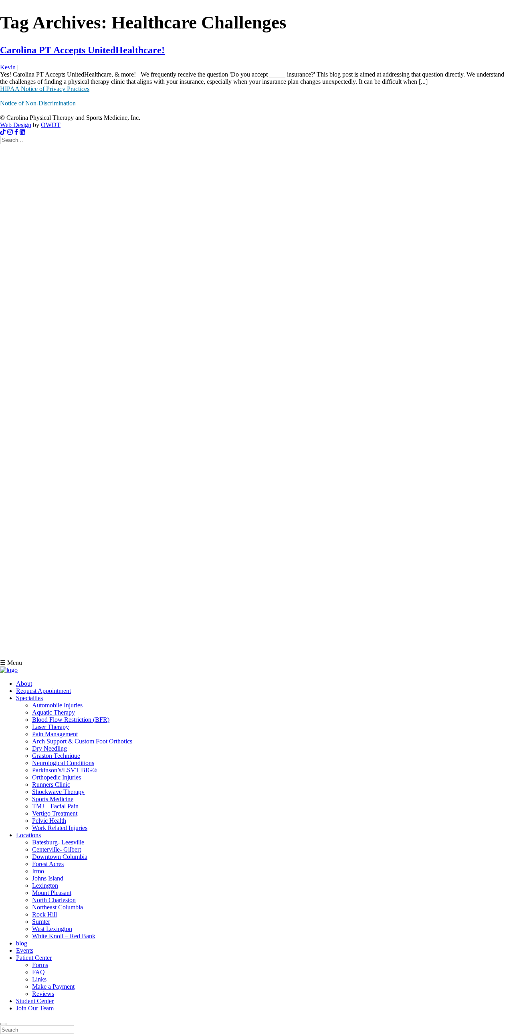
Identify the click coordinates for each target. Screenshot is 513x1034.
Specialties (29, 698)
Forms (40, 964)
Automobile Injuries (57, 705)
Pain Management (55, 734)
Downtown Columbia (59, 856)
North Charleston (54, 900)
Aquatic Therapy (53, 712)
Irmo (38, 871)
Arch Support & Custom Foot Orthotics (82, 741)
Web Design (15, 124)
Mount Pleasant (51, 892)
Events (24, 950)
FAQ (38, 972)
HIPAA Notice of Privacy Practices (44, 88)
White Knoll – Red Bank (63, 936)
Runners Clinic (51, 784)
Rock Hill (44, 914)
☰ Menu (11, 662)
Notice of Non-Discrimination (38, 103)
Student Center (35, 1001)
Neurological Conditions (63, 762)
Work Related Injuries (59, 827)
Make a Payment (53, 986)
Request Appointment (43, 690)
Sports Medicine (52, 799)
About (24, 683)
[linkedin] (22, 132)
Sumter (41, 921)
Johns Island (47, 878)
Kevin (8, 67)
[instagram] (10, 132)
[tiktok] (3, 132)
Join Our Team (35, 1008)
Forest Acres (48, 863)
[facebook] (16, 132)
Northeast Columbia (57, 907)
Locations (28, 835)
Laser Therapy (50, 726)
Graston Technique (56, 755)
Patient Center (34, 957)
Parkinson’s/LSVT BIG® (64, 770)
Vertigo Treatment (54, 813)
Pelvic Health (49, 820)
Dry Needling (49, 748)
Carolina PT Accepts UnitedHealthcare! (82, 50)
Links (39, 979)
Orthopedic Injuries (56, 777)
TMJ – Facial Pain (55, 806)
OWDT (51, 124)
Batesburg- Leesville (58, 842)
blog (21, 943)
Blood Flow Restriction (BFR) (70, 719)
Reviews (43, 993)
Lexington (45, 885)
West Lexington (52, 928)
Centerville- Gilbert (56, 849)
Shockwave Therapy (58, 791)
